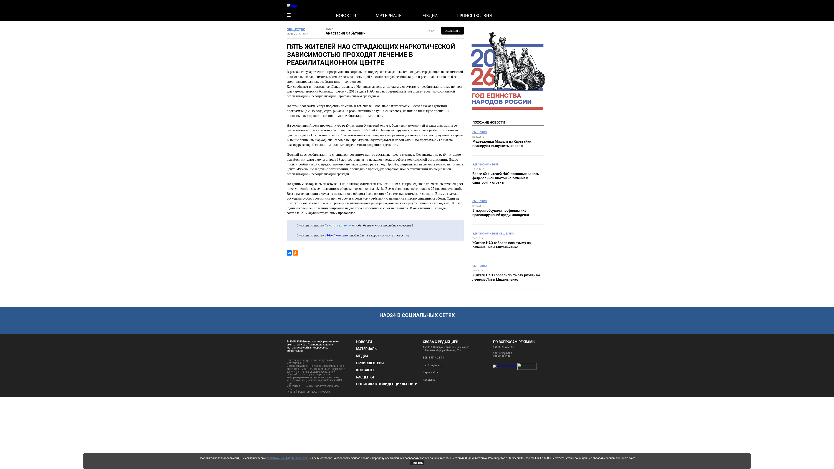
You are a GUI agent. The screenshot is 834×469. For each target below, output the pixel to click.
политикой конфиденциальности (287, 458)
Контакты (365, 370)
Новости (346, 15)
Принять (417, 463)
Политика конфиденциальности (386, 384)
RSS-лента (429, 379)
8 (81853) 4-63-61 (503, 347)
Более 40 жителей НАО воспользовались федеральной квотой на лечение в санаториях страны (505, 178)
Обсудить (452, 31)
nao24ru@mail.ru (433, 365)
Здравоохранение (485, 164)
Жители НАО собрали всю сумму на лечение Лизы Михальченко (501, 245)
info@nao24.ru (502, 355)
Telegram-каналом (338, 225)
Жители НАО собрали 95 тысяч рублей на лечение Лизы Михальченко (506, 277)
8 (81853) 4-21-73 (433, 357)
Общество (296, 29)
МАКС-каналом (336, 235)
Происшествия (474, 15)
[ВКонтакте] (289, 253)
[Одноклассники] (295, 253)
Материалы (389, 15)
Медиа (430, 15)
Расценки (365, 377)
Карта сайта (430, 372)
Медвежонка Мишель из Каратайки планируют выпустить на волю (501, 143)
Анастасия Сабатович (346, 33)
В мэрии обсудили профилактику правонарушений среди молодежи (500, 212)
